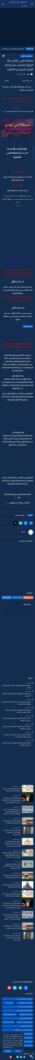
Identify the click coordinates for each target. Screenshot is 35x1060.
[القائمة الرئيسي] (32, 4)
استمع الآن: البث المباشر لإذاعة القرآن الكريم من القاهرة (12, 822)
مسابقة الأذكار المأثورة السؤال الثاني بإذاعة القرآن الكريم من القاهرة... (16, 744)
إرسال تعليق (27, 604)
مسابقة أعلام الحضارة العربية (24, 1010)
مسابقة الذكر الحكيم (8, 1022)
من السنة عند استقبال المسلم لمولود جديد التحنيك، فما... (12, 48)
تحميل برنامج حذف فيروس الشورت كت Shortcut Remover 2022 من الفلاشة (12, 866)
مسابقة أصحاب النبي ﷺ (25, 1006)
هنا (16, 497)
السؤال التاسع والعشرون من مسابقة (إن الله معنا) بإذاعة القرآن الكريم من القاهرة (13, 843)
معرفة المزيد (8, 1051)
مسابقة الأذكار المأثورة (26, 1014)
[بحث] (3, 4)
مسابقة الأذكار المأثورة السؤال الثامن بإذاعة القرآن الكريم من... (16, 695)
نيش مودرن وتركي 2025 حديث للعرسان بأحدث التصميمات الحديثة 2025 (12, 832)
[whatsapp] (20, 988)
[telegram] (15, 988)
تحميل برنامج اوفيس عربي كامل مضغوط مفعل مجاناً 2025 (11, 789)
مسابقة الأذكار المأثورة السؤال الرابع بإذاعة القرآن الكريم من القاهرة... (17, 719)
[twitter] (14, 1057)
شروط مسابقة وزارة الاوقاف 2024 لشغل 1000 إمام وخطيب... (16, 686)
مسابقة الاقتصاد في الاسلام (24, 1022)
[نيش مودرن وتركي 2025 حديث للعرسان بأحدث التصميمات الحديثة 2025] (27, 830)
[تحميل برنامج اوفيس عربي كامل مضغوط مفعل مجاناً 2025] (27, 788)
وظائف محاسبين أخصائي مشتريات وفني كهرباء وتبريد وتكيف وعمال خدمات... (17, 736)
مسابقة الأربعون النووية (9, 1014)
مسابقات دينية (9, 1003)
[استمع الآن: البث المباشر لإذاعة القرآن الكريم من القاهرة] (27, 821)
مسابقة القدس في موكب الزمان (23, 1030)
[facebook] (26, 988)
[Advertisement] (17, 27)
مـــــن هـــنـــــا (17, 205)
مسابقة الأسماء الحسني (25, 1018)
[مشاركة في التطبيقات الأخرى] (10, 523)
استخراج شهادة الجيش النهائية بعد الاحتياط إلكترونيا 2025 (12, 876)
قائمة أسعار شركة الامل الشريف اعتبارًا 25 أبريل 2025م (11, 886)
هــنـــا (7, 502)
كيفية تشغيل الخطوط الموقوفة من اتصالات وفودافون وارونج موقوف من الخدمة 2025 (11, 855)
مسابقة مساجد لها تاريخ (25, 1041)
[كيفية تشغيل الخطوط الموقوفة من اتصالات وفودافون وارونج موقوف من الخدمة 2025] (27, 852)
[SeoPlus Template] (33, 1053)
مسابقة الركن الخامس (26, 1026)
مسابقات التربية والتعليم (25, 1003)
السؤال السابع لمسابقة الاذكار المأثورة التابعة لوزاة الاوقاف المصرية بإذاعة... (16, 703)
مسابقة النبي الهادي (26, 56)
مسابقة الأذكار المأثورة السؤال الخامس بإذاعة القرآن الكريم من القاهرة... (18, 711)
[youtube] (9, 988)
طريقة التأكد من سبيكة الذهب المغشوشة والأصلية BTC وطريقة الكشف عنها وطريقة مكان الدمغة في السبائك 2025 (11, 800)
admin (28, 74)
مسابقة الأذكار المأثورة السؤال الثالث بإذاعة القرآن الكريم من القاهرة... (17, 727)
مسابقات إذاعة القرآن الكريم (18, 4)
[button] (26, 523)
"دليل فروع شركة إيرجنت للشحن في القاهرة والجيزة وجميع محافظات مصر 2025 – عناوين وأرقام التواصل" (12, 811)
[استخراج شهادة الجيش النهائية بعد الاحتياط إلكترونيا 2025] (27, 875)
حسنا (18, 1051)
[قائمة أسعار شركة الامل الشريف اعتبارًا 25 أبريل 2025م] (27, 884)
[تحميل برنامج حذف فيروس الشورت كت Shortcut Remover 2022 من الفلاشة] (27, 864)
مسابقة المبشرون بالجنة (25, 1034)
